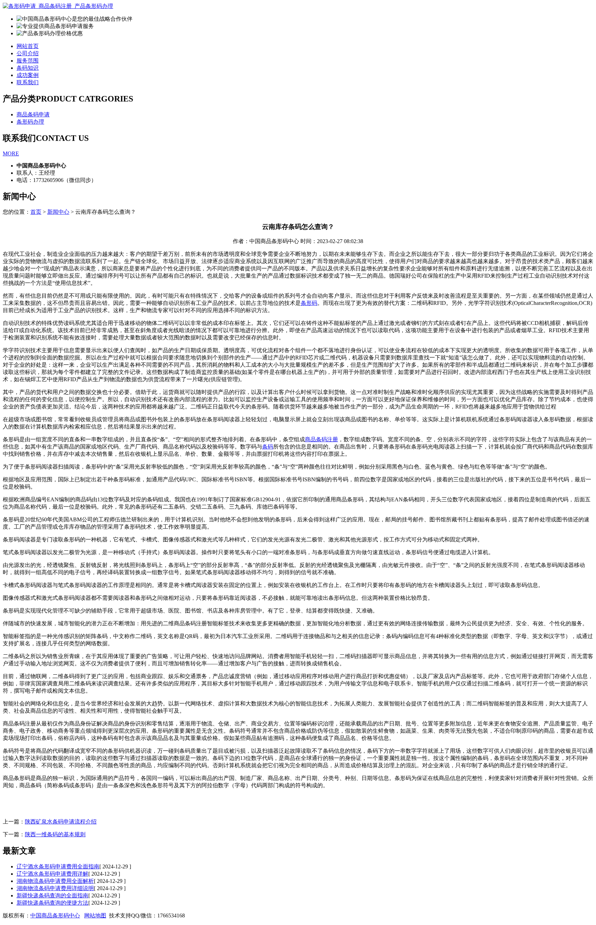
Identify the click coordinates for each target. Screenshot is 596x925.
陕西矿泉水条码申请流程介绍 (61, 822)
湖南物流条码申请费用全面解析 (55, 881)
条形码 (309, 303)
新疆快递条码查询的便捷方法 (52, 903)
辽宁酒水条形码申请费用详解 (52, 874)
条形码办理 (30, 122)
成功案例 (28, 75)
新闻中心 (58, 212)
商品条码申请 (33, 114)
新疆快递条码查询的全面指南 (52, 895)
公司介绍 (28, 53)
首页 (35, 212)
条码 (267, 447)
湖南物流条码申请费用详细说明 (55, 888)
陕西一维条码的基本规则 (55, 834)
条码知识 (28, 68)
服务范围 (28, 61)
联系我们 (28, 82)
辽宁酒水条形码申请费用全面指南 (58, 866)
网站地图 (95, 915)
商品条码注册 (321, 439)
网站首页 (28, 46)
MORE (11, 153)
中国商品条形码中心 (55, 915)
